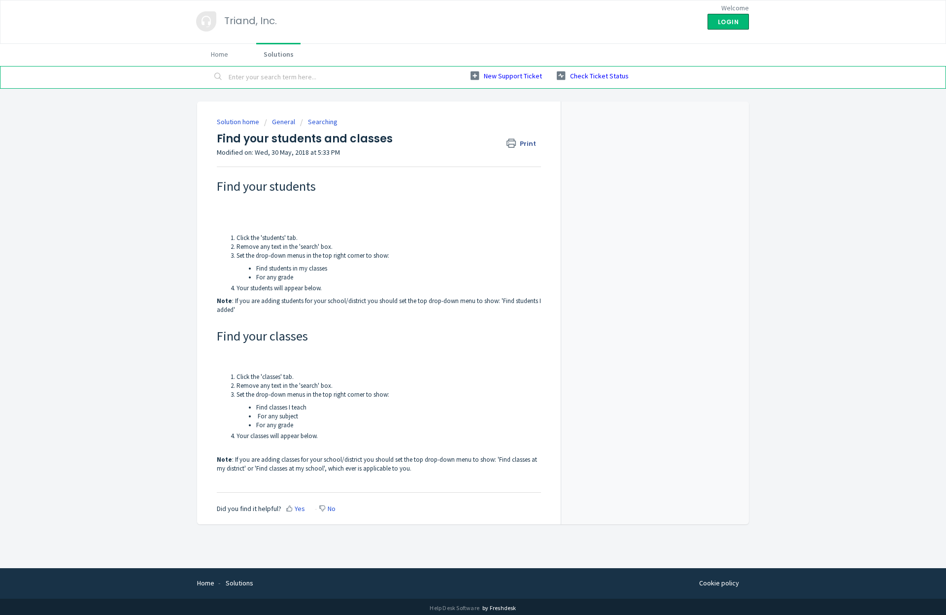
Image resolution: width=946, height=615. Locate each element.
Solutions (279, 54)
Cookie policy (719, 583)
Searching (323, 121)
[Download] (455, 179)
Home (219, 54)
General (283, 121)
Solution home (239, 121)
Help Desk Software (455, 608)
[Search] (218, 77)
